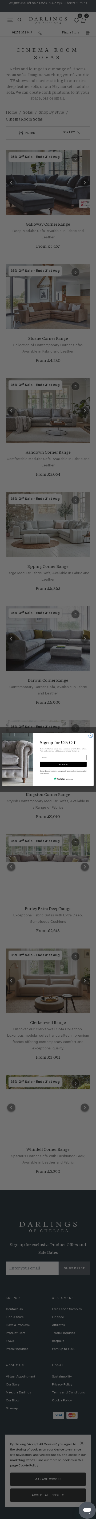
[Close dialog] (91, 736)
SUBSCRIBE (63, 764)
